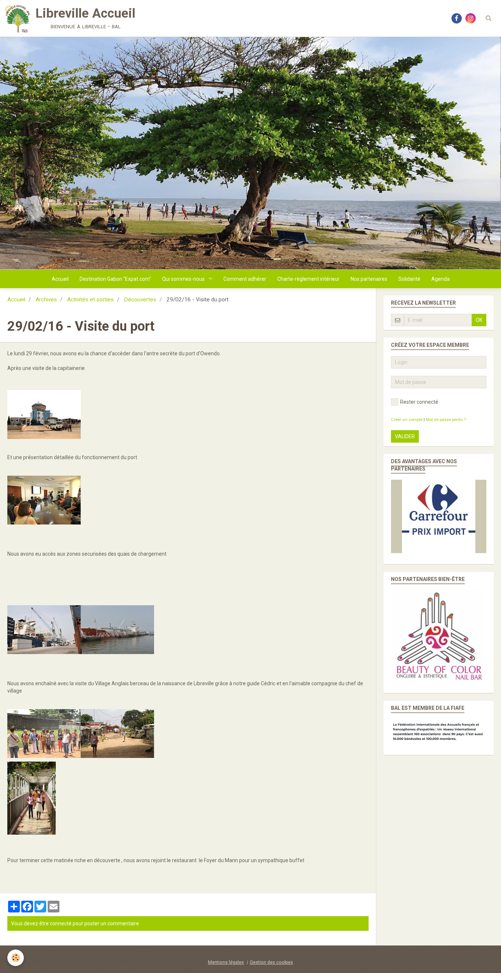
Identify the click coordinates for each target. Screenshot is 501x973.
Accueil (60, 279)
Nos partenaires (369, 279)
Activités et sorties (90, 299)
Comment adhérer (244, 279)
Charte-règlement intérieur (308, 279)
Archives (46, 299)
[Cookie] (15, 958)
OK (479, 320)
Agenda (440, 279)
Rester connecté (419, 402)
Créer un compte (407, 419)
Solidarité (409, 279)
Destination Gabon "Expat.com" (115, 279)
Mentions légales (226, 962)
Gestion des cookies (271, 962)
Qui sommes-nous (184, 279)
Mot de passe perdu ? (446, 419)
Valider (405, 436)
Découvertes (140, 299)
